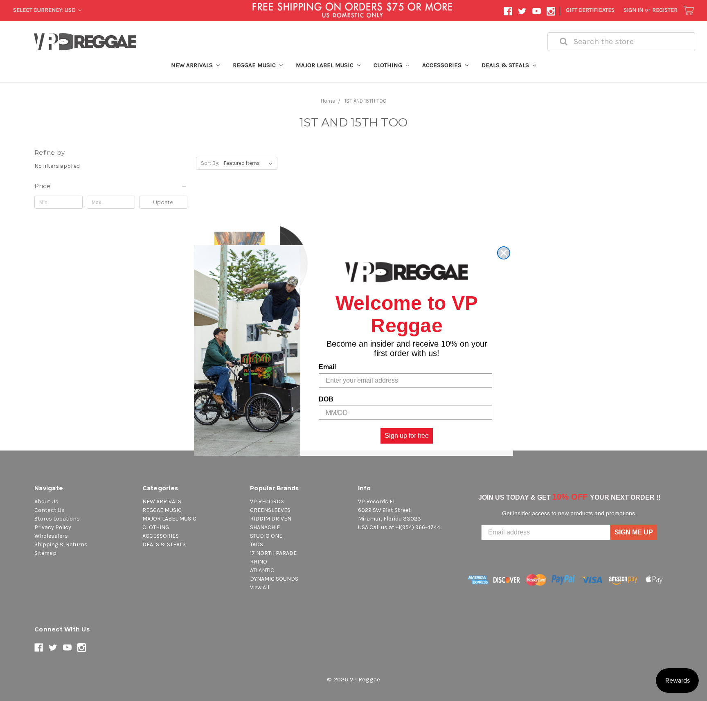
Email (327, 366)
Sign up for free (407, 435)
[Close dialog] (504, 253)
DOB (326, 399)
